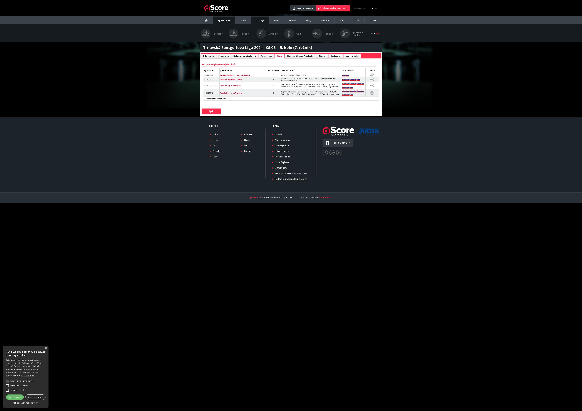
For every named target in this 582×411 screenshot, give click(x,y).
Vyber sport (224, 20)
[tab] (208, 56)
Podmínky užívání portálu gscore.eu (291, 178)
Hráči (342, 20)
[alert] (25, 377)
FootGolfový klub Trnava (231, 93)
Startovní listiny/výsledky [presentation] (300, 56)
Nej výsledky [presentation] (352, 56)
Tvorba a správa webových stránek (291, 173)
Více (372, 33)
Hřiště (243, 20)
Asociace (325, 20)
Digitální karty (281, 167)
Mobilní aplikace (282, 162)
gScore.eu (254, 197)
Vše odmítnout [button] (35, 397)
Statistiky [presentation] (336, 56)
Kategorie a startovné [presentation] (244, 56)
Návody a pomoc (283, 140)
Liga (276, 20)
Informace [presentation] (208, 56)
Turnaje (260, 20)
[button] (25, 402)
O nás (356, 20)
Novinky (278, 134)
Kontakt (373, 20)
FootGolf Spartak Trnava (231, 79)
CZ (372, 8)
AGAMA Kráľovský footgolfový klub (235, 75)
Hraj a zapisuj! (305, 8)
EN (376, 8)
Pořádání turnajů (282, 156)
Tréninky (292, 20)
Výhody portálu (282, 145)
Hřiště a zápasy (282, 151)
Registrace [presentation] (266, 56)
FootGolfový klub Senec (230, 85)
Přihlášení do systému (335, 8)
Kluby (308, 20)
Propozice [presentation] (223, 56)
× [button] (46, 348)
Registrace (359, 8)
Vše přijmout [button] (15, 397)
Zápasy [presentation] (322, 56)
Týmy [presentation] (279, 56)
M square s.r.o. (326, 197)
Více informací (27, 375)
